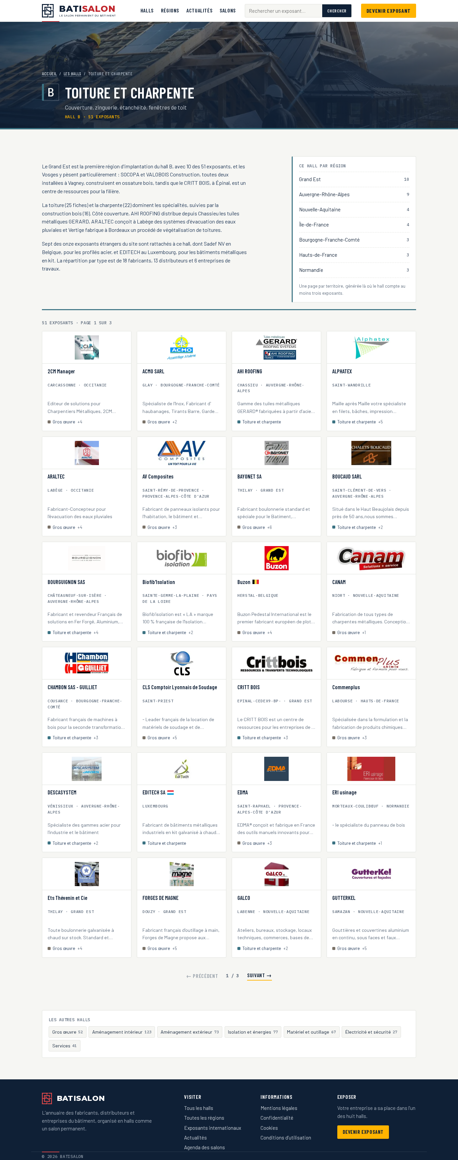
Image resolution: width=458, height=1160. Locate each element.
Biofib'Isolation (158, 582)
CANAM (339, 582)
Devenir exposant (388, 10)
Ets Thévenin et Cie (67, 898)
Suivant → (259, 975)
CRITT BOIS (248, 687)
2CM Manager (61, 371)
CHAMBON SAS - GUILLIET (72, 687)
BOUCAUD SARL (347, 476)
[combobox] (283, 10)
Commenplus (346, 687)
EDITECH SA (153, 792)
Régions (170, 10)
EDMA (242, 792)
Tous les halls (198, 1108)
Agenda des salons (204, 1147)
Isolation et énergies (253, 1032)
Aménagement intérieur (122, 1032)
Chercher (337, 10)
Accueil (49, 73)
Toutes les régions (204, 1118)
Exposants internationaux (212, 1128)
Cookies (269, 1128)
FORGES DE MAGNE (160, 898)
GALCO (243, 898)
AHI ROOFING (249, 371)
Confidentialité (277, 1118)
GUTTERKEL (343, 898)
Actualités (199, 10)
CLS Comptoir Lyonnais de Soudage (179, 687)
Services (64, 1045)
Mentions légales (279, 1108)
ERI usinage (344, 792)
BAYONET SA (249, 476)
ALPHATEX (342, 371)
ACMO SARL (153, 371)
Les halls (72, 73)
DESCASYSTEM (62, 792)
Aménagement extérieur (190, 1032)
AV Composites (157, 476)
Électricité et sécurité (371, 1032)
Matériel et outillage (311, 1032)
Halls (147, 10)
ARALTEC (56, 476)
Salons (228, 10)
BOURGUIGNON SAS (66, 582)
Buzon (243, 582)
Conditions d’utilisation (286, 1137)
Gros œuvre (67, 1032)
